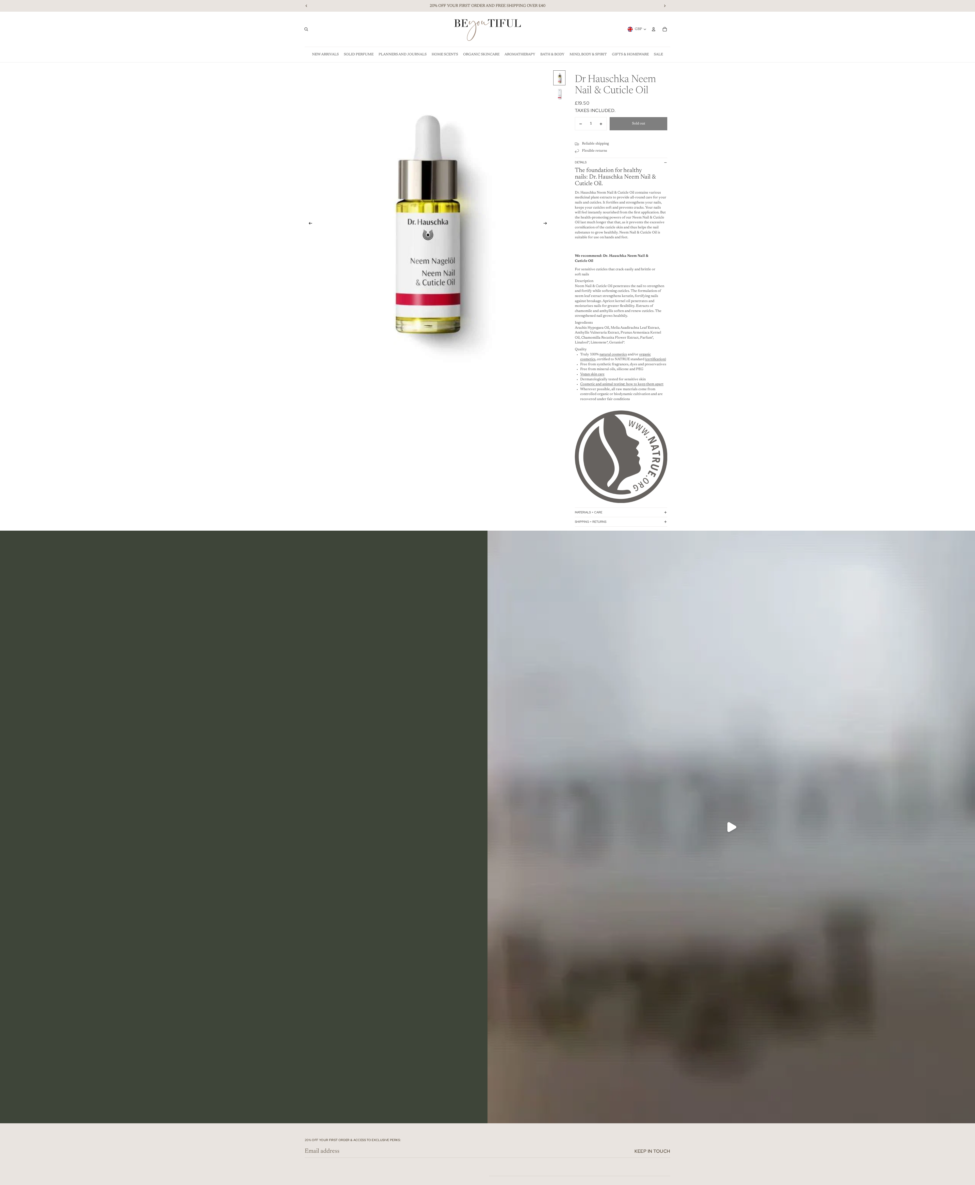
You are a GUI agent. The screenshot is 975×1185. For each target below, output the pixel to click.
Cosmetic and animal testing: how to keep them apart (621, 384)
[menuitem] (325, 54)
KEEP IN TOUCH (652, 1151)
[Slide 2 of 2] (559, 94)
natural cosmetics (613, 354)
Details (581, 162)
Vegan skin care (592, 374)
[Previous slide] (306, 5)
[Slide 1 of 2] (559, 78)
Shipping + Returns (590, 522)
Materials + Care (588, 512)
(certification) (655, 359)
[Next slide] (664, 5)
